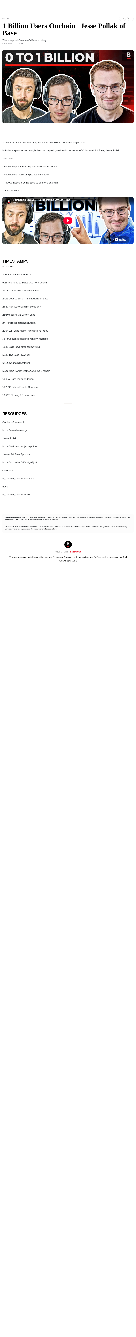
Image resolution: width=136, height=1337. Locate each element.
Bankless (76, 551)
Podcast (6, 18)
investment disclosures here (46, 529)
